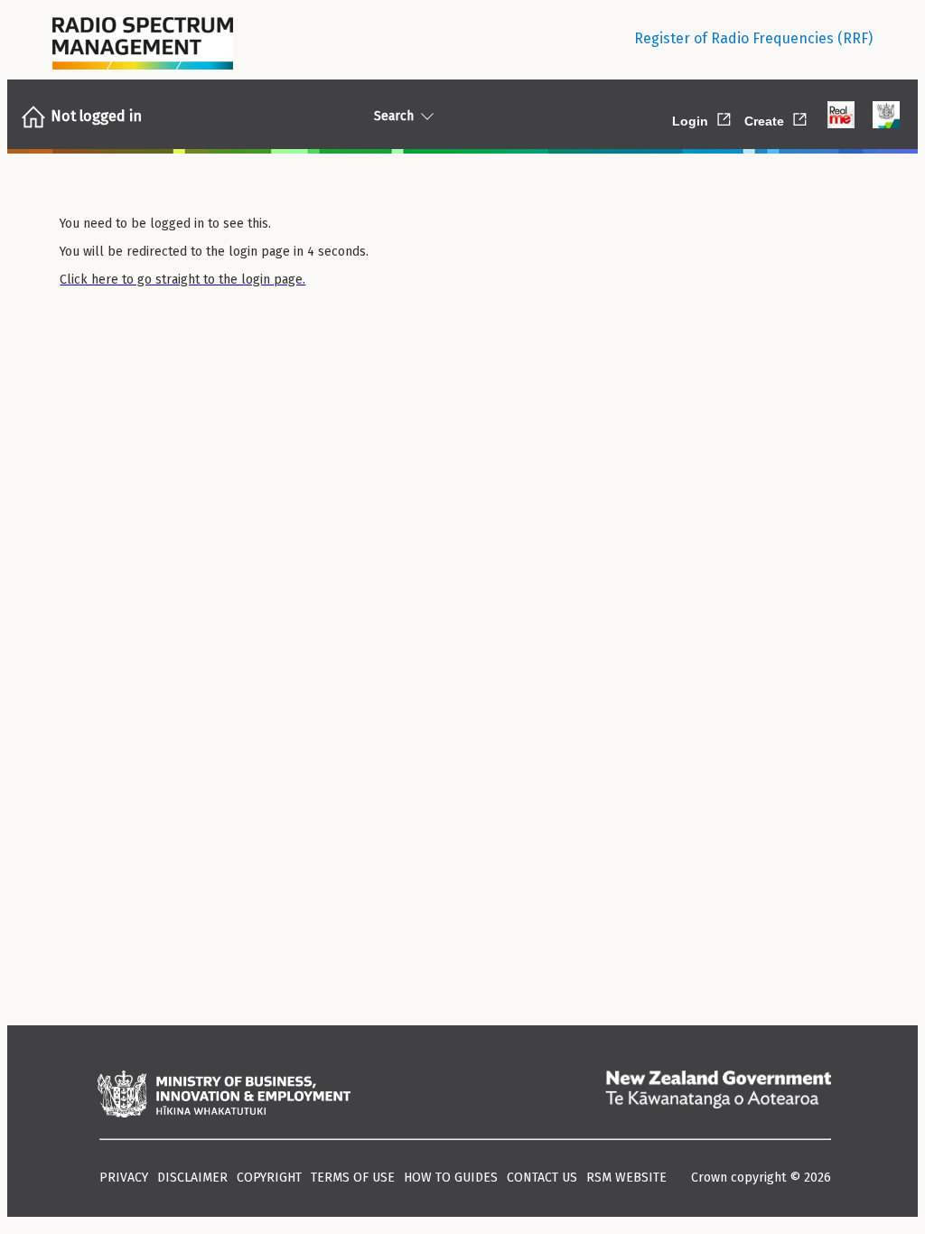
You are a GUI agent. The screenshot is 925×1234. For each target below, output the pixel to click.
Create (776, 118)
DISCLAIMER (192, 1177)
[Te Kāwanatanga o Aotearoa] (718, 1095)
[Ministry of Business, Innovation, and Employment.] (224, 1095)
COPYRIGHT (269, 1177)
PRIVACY (123, 1177)
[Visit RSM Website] (142, 39)
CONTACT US (542, 1177)
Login (702, 118)
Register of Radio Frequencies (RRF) (753, 38)
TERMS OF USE (353, 1177)
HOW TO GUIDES (451, 1177)
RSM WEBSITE (626, 1177)
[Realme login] (841, 116)
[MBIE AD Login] (886, 116)
